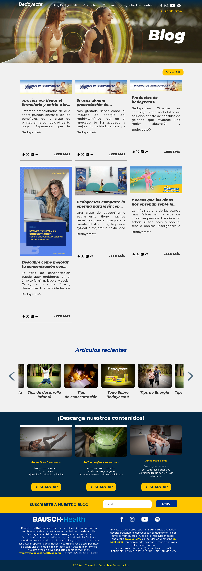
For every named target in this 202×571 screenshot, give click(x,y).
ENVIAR (166, 503)
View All (173, 72)
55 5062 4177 (133, 539)
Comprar (109, 5)
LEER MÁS (62, 154)
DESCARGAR (46, 487)
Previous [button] (11, 376)
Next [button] (190, 376)
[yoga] (46, 442)
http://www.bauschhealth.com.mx (40, 553)
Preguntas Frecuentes (136, 5)
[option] (45, 120)
